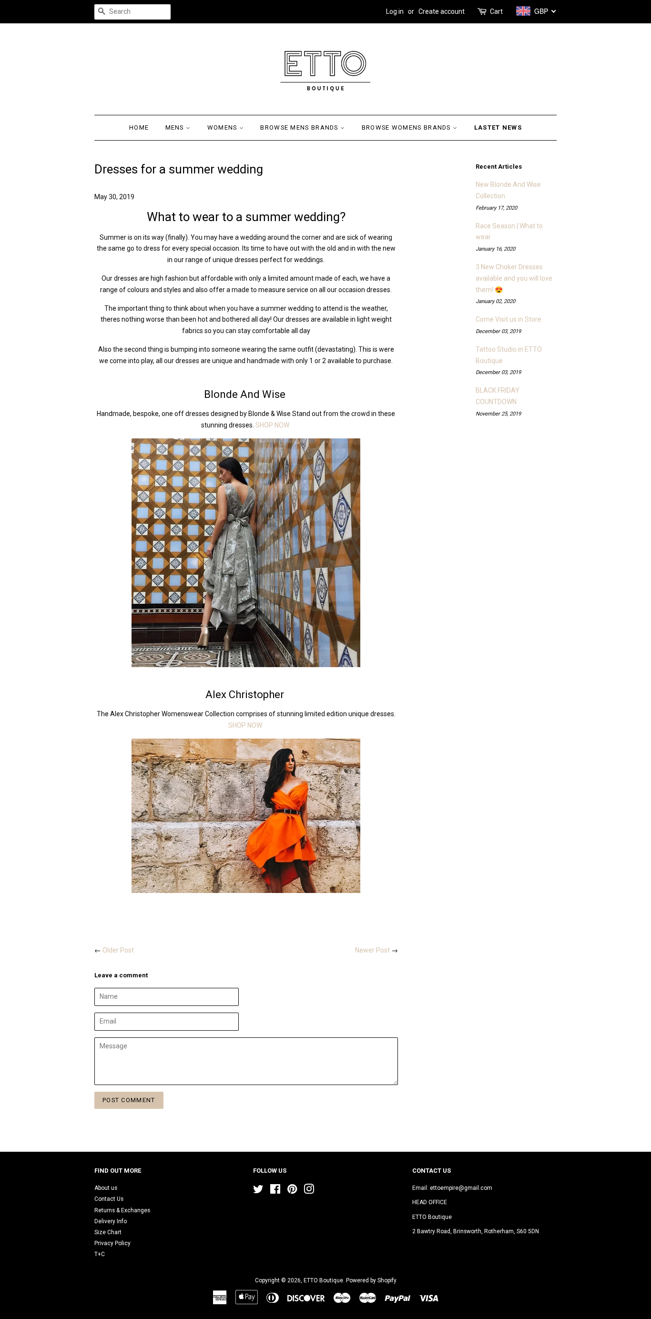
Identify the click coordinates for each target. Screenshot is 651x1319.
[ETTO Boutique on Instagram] (309, 1191)
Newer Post (372, 950)
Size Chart (108, 1232)
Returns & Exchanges (122, 1210)
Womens (223, 127)
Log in (395, 11)
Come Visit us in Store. (509, 319)
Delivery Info (110, 1221)
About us (105, 1188)
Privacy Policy (112, 1243)
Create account (441, 11)
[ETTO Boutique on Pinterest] (292, 1191)
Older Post (118, 950)
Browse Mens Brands (300, 127)
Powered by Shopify (371, 1280)
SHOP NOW (272, 425)
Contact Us (108, 1199)
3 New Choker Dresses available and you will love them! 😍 (514, 278)
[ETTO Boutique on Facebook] (275, 1191)
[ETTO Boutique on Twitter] (258, 1191)
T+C (99, 1254)
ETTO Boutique (323, 1280)
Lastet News (498, 127)
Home (139, 127)
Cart (496, 11)
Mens (175, 127)
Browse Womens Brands (407, 127)
